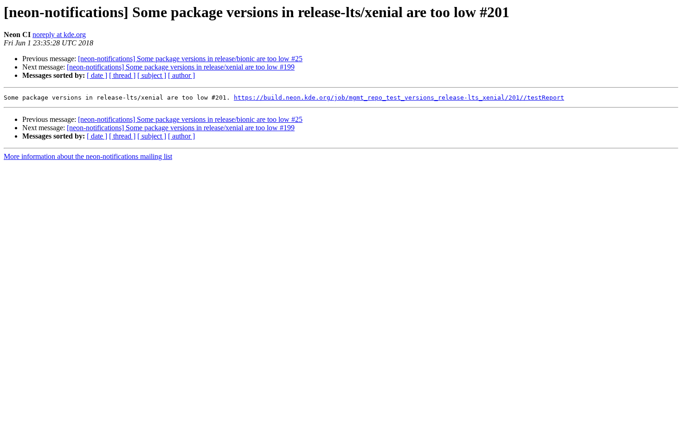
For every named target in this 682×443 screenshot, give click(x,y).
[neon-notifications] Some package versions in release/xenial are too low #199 (181, 67)
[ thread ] (122, 75)
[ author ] (181, 75)
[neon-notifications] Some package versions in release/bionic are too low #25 (190, 59)
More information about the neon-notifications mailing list (88, 156)
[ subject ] (151, 75)
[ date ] (97, 75)
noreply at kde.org (59, 34)
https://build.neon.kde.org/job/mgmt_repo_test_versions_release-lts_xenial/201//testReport (399, 97)
